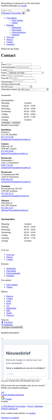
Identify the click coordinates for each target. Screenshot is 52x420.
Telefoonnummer (8, 67)
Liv (7, 306)
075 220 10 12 (7, 193)
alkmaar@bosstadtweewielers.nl (14, 210)
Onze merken (17, 20)
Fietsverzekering (19, 32)
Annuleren (6, 123)
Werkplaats (16, 27)
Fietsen (15, 23)
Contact (9, 42)
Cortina (9, 298)
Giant (8, 301)
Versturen (16, 123)
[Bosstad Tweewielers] (11, 13)
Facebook (8, 322)
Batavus (9, 296)
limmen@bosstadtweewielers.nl (14, 153)
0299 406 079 (7, 179)
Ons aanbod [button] (11, 18)
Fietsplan (15, 35)
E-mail (4, 70)
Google (23, 6)
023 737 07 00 (7, 137)
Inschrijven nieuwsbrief (11, 327)
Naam (3, 64)
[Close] (2, 62)
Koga (8, 303)
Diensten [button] (10, 25)
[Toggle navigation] (23, 13)
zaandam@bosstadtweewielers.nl (15, 196)
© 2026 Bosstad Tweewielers (13, 406)
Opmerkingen (7, 82)
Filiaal (3, 72)
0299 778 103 (7, 165)
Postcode (5, 78)
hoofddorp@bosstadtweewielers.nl (15, 139)
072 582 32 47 (7, 208)
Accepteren (14, 418)
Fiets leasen (16, 30)
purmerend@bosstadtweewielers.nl (16, 167)
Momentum (11, 308)
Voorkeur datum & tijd (10, 84)
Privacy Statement (35, 406)
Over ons (10, 37)
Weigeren (5, 418)
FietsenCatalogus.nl (9, 408)
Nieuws (9, 39)
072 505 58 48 (7, 151)
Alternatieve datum (9, 89)
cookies (32, 413)
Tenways (10, 315)
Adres (3, 75)
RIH (8, 310)
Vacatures (10, 44)
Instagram (8, 324)
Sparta (9, 313)
